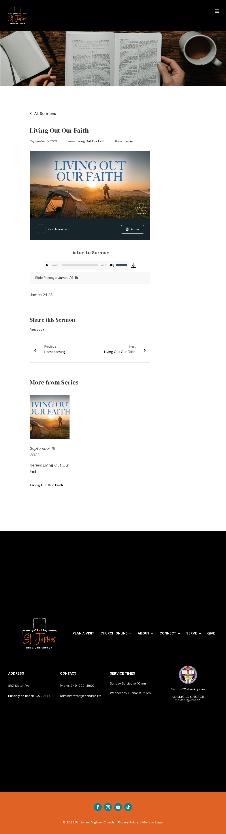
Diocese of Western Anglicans (188, 689)
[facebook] (98, 807)
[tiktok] (128, 807)
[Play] (47, 265)
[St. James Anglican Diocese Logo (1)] (188, 665)
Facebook (37, 329)
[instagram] (108, 807)
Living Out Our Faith (91, 141)
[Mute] (112, 265)
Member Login (152, 822)
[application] (86, 265)
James (129, 141)
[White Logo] (39, 616)
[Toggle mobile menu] (217, 11)
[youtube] (118, 807)
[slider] (122, 265)
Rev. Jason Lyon (59, 229)
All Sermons (44, 113)
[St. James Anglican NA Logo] (188, 695)
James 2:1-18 (68, 278)
